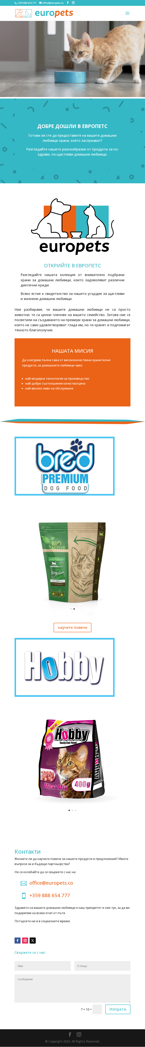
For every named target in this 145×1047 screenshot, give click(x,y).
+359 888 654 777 (49, 895)
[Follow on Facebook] (18, 941)
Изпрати (118, 1009)
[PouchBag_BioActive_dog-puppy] (72, 616)
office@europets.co (51, 882)
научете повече (72, 627)
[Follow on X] (33, 941)
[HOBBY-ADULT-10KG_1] (72, 817)
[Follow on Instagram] (25, 941)
